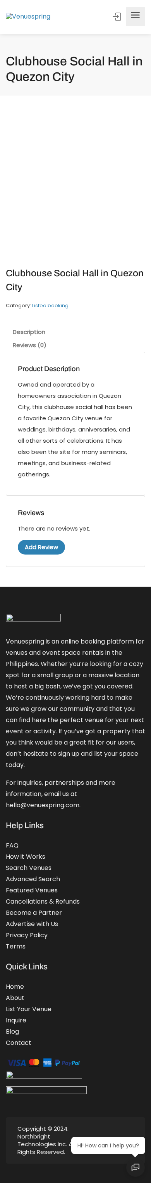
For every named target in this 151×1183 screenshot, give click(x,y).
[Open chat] (135, 1167)
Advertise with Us (32, 923)
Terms (16, 946)
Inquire (16, 1020)
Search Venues (28, 867)
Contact (18, 1042)
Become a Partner (34, 912)
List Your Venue (28, 1009)
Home (15, 986)
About (15, 997)
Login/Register (117, 16)
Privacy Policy (27, 935)
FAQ (12, 845)
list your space (116, 753)
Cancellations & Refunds (43, 901)
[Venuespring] (28, 17)
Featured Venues (32, 890)
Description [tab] (29, 332)
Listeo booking (50, 305)
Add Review (41, 547)
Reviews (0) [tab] (29, 345)
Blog (12, 1031)
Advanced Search (33, 879)
